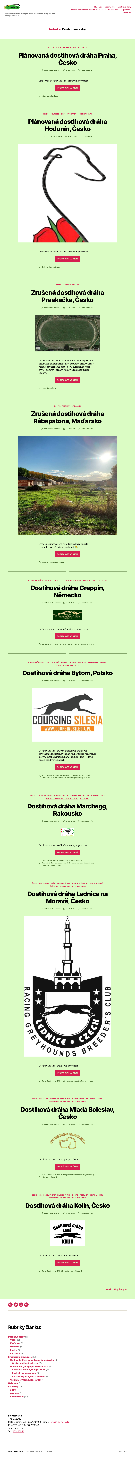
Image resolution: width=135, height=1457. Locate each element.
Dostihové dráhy (124, 7)
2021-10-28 (70, 70)
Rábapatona (54, 562)
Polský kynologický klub (67, 665)
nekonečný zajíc (68, 644)
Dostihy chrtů (110, 7)
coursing (55, 114)
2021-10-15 (70, 603)
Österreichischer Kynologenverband (55, 863)
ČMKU (44, 1081)
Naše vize (98, 7)
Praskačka (45, 388)
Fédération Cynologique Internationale (79, 580)
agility (31, 795)
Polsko (103, 662)
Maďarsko (76, 406)
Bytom (44, 775)
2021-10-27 (70, 308)
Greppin (58, 644)
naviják (75, 775)
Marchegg (64, 860)
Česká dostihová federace (25, 1363)
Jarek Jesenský (54, 70)
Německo (103, 580)
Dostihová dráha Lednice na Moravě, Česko (67, 897)
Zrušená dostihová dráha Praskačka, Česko (67, 296)
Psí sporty (13, 1386)
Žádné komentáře (87, 70)
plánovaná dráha (48, 96)
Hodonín (45, 267)
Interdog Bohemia (67, 1175)
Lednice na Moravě (67, 1081)
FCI (53, 644)
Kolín (62, 1271)
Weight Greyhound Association (25, 1380)
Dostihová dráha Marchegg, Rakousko (67, 809)
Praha (56, 96)
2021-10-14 (70, 1213)
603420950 (18, 1431)
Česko (51, 48)
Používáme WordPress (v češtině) (38, 1451)
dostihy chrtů (80, 48)
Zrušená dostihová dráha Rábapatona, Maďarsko (67, 417)
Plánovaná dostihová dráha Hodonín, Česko (67, 125)
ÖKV (82, 860)
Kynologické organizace (20, 1357)
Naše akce (127, 13)
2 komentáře (87, 137)
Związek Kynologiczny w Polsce (78, 778)
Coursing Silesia (53, 775)
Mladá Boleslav (79, 1175)
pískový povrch (87, 644)
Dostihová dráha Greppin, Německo (67, 591)
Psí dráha (19, 1451)
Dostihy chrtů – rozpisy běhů (119, 10)
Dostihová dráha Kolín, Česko (67, 1205)
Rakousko (84, 798)
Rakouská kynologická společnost (62, 798)
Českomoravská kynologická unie (54, 883)
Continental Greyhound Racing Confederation (32, 1360)
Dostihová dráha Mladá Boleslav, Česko (67, 1113)
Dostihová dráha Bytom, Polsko (67, 673)
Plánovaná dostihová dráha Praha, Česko (67, 58)
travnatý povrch (60, 778)
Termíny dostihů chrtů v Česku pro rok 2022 (88, 10)
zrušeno (53, 388)
